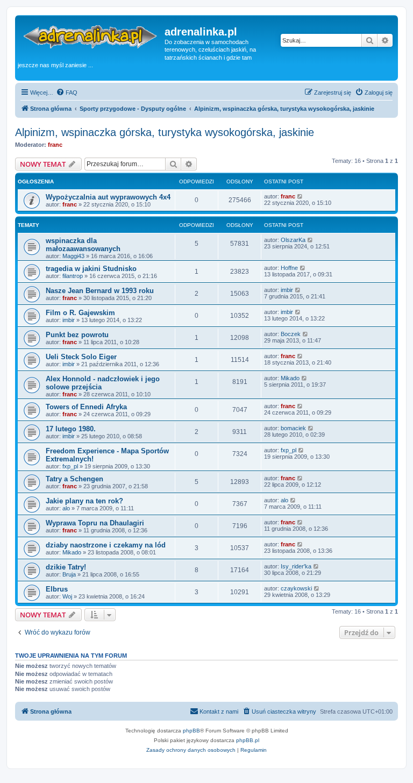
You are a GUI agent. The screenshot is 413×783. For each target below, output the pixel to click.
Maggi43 (73, 256)
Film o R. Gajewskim (80, 313)
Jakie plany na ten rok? (84, 501)
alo (66, 508)
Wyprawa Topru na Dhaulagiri (95, 523)
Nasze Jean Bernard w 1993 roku (100, 291)
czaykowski (296, 588)
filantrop (72, 276)
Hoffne (289, 268)
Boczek (291, 334)
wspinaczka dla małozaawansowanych (83, 245)
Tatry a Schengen (74, 479)
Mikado (290, 378)
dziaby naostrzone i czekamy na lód (106, 545)
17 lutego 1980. (71, 429)
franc (55, 144)
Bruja (69, 574)
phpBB (191, 731)
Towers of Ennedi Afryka (86, 407)
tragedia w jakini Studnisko (91, 269)
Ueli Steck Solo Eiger (81, 357)
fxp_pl (70, 466)
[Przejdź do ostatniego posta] (300, 196)
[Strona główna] (91, 37)
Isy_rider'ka (296, 566)
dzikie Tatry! (66, 567)
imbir (287, 290)
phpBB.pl (247, 740)
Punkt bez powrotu (77, 335)
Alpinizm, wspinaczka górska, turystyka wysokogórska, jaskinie (164, 132)
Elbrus (57, 589)
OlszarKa (293, 240)
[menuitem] (66, 92)
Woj (67, 596)
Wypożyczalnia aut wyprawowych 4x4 (108, 197)
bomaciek (293, 428)
